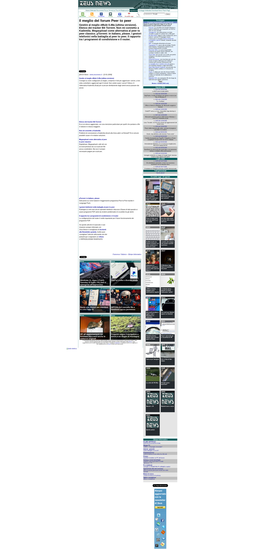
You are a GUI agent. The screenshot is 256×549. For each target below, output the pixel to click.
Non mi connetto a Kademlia (89, 131)
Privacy (145, 456)
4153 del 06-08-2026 (161, 136)
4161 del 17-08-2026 (161, 99)
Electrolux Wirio (153, 50)
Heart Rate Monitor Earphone (157, 67)
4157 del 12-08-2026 (161, 115)
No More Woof (153, 35)
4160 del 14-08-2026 (161, 103)
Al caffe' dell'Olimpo (149, 441)
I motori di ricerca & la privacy (152, 475)
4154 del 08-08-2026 (161, 132)
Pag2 (168, 10)
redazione (117, 342)
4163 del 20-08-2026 (161, 89)
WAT (150, 43)
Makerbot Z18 (153, 78)
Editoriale (93, 10)
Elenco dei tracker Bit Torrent (90, 122)
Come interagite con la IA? (151, 450)
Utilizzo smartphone (149, 479)
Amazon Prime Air (168, 38)
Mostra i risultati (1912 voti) (160, 83)
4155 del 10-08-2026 (161, 126)
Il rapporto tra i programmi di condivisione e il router (98, 216)
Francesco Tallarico (120, 254)
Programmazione (148, 452)
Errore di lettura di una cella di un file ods (155, 454)
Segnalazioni (134, 10)
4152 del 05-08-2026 (161, 142)
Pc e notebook (147, 465)
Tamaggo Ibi (152, 32)
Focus (106, 10)
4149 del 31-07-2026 (161, 161)
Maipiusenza (125, 10)
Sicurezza (112, 10)
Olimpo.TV (146, 445)
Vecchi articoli (160, 173)
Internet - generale (148, 449)
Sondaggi (141, 10)
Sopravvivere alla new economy (153, 468)
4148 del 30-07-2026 (161, 166)
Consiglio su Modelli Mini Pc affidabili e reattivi (156, 466)
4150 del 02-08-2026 (161, 153)
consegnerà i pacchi (154, 40)
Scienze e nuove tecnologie (151, 460)
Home (88, 10)
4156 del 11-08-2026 (161, 120)
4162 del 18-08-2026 (161, 93)
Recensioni (100, 10)
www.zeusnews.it (96, 74)
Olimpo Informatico (134, 254)
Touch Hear (152, 54)
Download (155, 10)
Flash (164, 10)
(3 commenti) (136, 288)
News (160, 10)
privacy (130, 341)
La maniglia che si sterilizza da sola (159, 64)
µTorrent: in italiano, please (89, 198)
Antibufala (148, 10)
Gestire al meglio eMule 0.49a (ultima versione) (96, 78)
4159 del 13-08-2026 (161, 109)
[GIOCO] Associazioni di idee (151, 443)
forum (109, 344)
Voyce (150, 72)
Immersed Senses (154, 59)
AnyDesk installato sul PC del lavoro (153, 458)
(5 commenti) (105, 261)
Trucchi (118, 10)
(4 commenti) (105, 288)
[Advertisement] (94, 55)
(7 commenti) (136, 261)
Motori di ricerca (148, 474)
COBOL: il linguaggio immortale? (152, 447)
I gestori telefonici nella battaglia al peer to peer (97, 207)
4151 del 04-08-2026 (161, 147)
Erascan (151, 27)
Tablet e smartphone (149, 477)
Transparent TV (153, 45)
